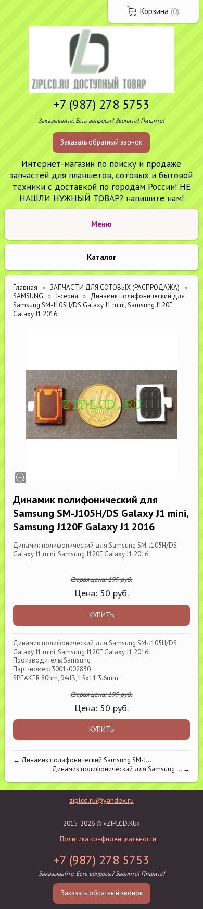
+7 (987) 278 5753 (101, 104)
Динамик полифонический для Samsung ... (117, 768)
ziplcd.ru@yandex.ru (101, 800)
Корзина (154, 11)
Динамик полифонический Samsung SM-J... (86, 760)
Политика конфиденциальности (108, 839)
